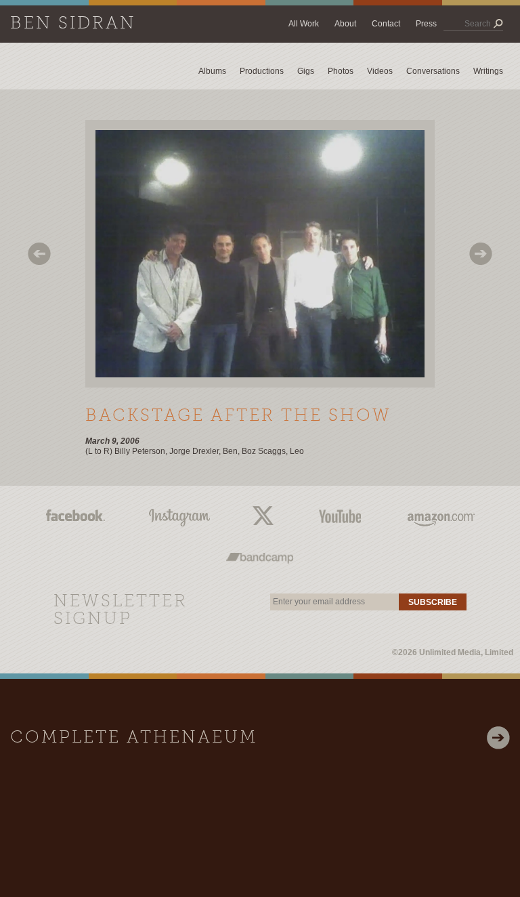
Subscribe (432, 602)
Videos (380, 71)
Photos (340, 71)
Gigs (305, 71)
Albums (212, 71)
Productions (262, 71)
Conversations (433, 71)
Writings (488, 71)
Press (426, 23)
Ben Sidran (73, 24)
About (345, 23)
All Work (303, 23)
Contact (386, 23)
